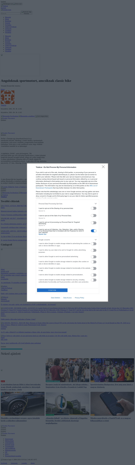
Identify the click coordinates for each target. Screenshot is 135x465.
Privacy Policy (79, 298)
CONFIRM (52, 290)
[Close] (104, 167)
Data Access (67, 298)
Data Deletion (55, 298)
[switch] (93, 208)
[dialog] (67, 232)
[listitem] (67, 204)
